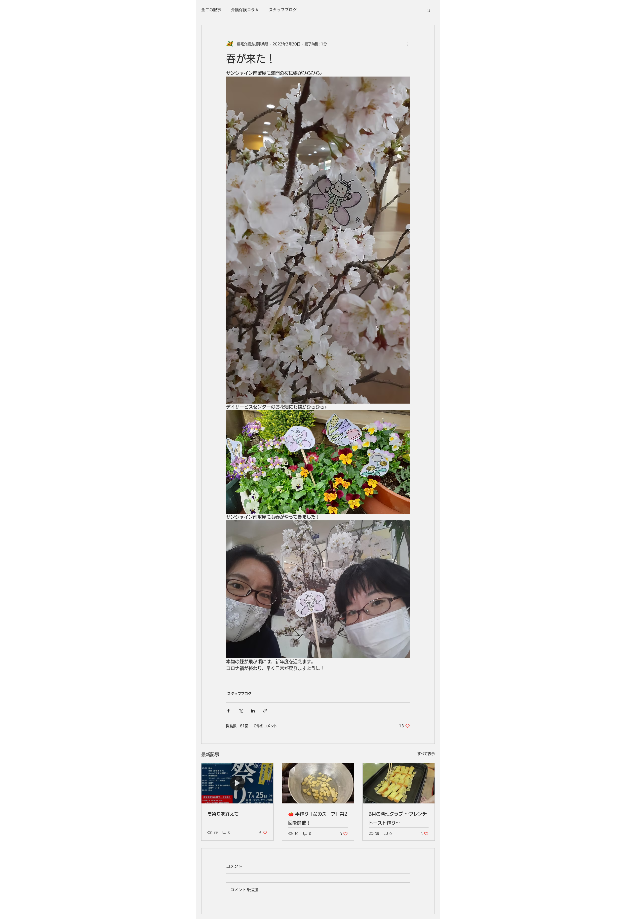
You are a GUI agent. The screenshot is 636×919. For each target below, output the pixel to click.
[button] (428, 10)
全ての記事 (211, 10)
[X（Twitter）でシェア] (240, 710)
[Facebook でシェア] (228, 710)
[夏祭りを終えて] (237, 783)
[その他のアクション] (407, 44)
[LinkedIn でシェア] (252, 710)
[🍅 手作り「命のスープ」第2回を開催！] (318, 783)
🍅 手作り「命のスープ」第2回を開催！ (317, 818)
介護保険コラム (245, 10)
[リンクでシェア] (265, 710)
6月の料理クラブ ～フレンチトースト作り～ (398, 818)
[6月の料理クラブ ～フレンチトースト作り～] (399, 783)
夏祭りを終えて (223, 814)
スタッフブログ (283, 10)
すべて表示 (426, 753)
